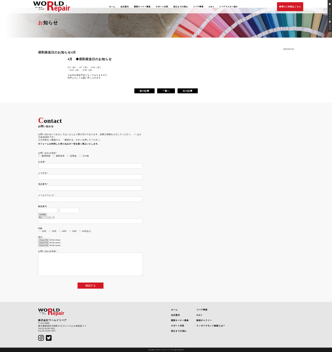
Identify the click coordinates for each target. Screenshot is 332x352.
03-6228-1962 (48, 328)
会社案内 (124, 7)
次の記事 (188, 91)
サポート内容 (162, 7)
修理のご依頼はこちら (290, 6)
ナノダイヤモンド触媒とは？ (210, 326)
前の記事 (144, 91)
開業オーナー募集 (142, 7)
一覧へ (166, 91)
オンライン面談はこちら (330, 17)
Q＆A (211, 7)
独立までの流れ (180, 7)
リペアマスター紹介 (228, 7)
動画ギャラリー (204, 320)
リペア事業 (198, 7)
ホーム (112, 7)
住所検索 (42, 215)
